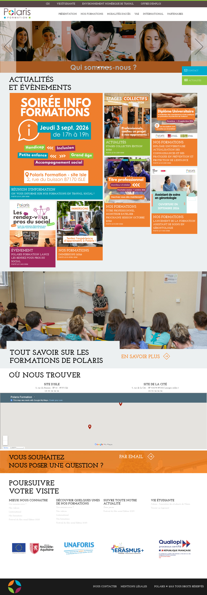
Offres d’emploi (151, 4)
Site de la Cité (155, 384)
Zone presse (109, 507)
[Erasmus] (127, 548)
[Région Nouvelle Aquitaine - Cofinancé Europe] (32, 548)
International (153, 14)
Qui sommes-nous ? (17, 504)
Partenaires (175, 14)
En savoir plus (140, 356)
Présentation (68, 14)
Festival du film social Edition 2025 (24, 519)
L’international (15, 512)
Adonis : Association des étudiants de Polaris (170, 504)
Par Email (131, 457)
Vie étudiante (66, 4)
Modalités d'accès (119, 14)
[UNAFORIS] (80, 548)
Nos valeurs (14, 508)
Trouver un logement (160, 508)
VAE (136, 14)
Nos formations (92, 14)
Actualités (195, 80)
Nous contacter (105, 586)
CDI (48, 4)
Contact (193, 71)
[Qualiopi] (174, 548)
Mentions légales (134, 586)
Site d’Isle (52, 384)
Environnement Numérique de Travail (108, 4)
